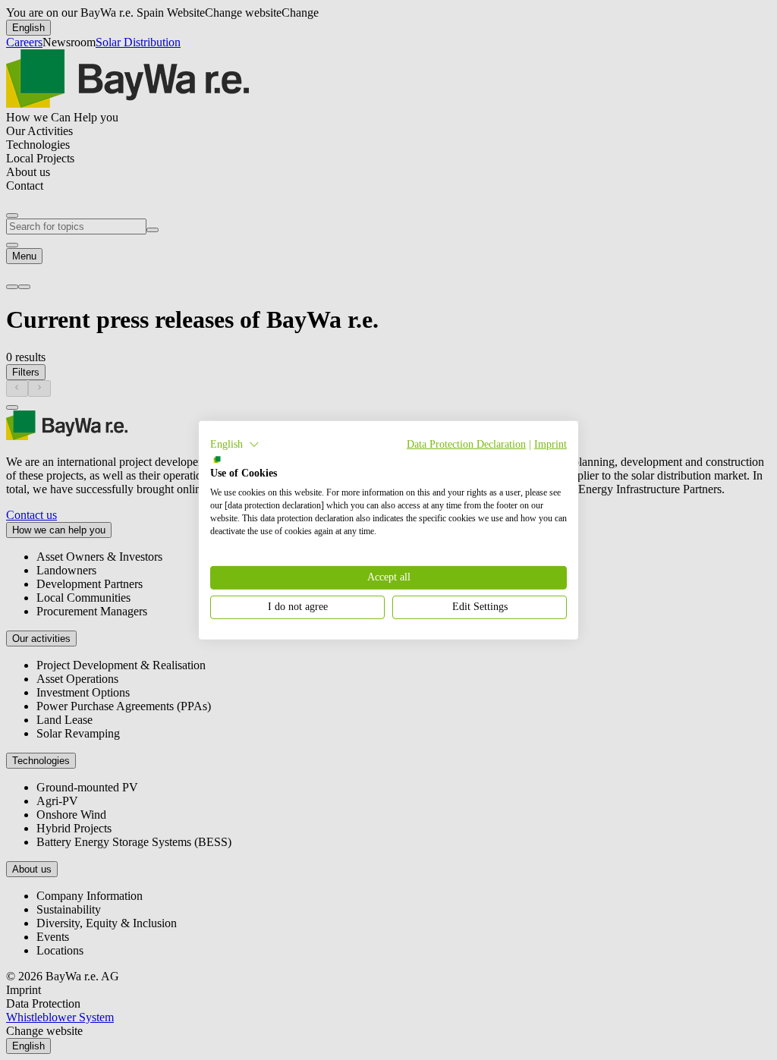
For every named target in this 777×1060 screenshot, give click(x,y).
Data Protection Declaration (466, 443)
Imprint (550, 443)
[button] (235, 444)
